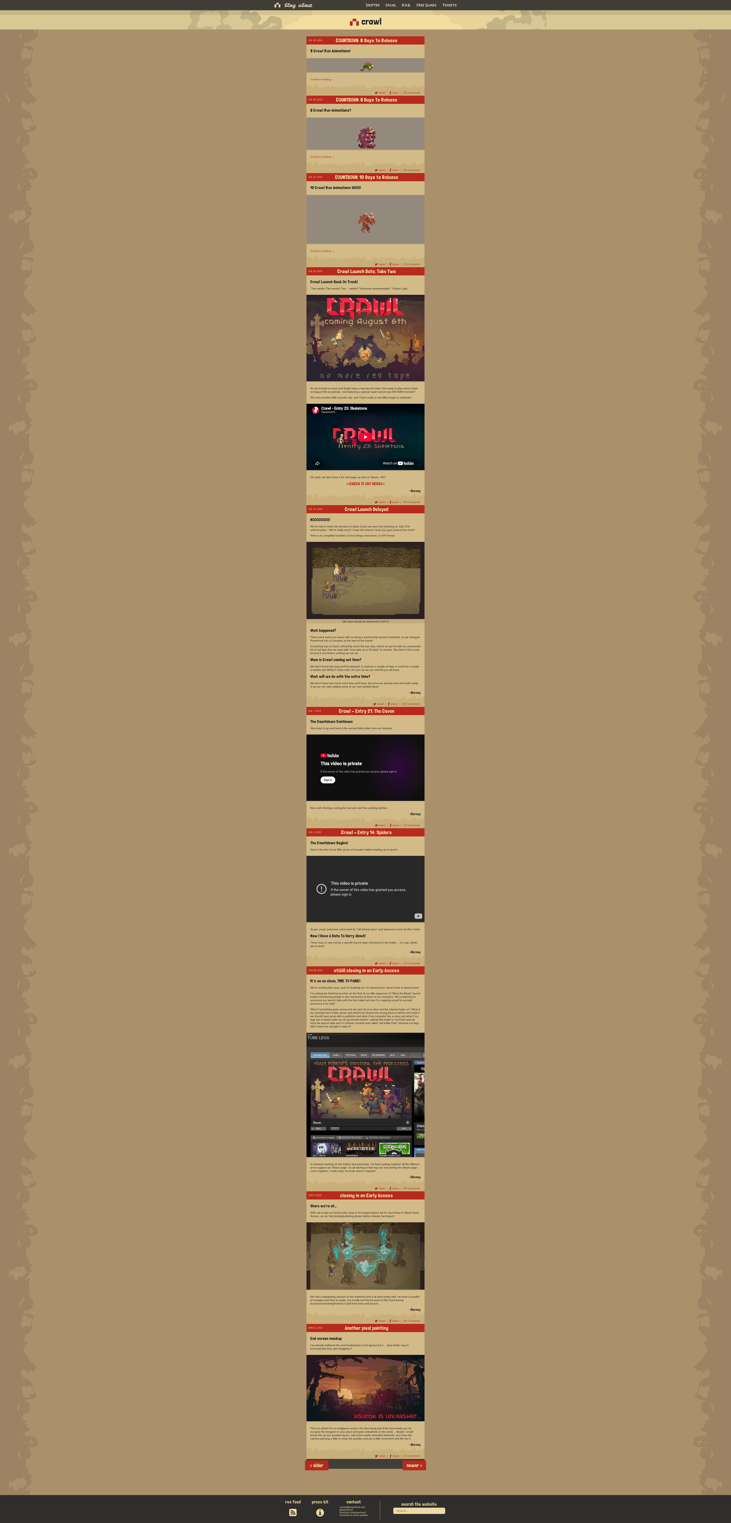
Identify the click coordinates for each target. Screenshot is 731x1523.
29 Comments (411, 92)
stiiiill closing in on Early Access (366, 970)
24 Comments (411, 170)
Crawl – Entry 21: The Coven (366, 710)
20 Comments (411, 264)
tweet (382, 92)
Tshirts (449, 5)
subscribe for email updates (353, 1515)
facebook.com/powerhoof (352, 1512)
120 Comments (411, 703)
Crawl (390, 5)
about (305, 5)
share (396, 92)
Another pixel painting (366, 1327)
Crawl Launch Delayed (366, 508)
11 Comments (411, 825)
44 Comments (411, 1188)
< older (316, 1465)
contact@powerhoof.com (352, 1507)
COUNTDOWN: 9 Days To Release (366, 99)
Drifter (373, 5)
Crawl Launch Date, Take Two (366, 270)
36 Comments (411, 1320)
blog (290, 5)
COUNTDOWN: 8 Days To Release (366, 40)
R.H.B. (406, 5)
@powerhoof (346, 1510)
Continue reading (322, 79)
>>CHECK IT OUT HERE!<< (365, 483)
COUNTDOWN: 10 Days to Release (366, 176)
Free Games (427, 5)
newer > (414, 1465)
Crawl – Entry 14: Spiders (366, 832)
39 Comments (411, 502)
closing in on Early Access (366, 1195)
